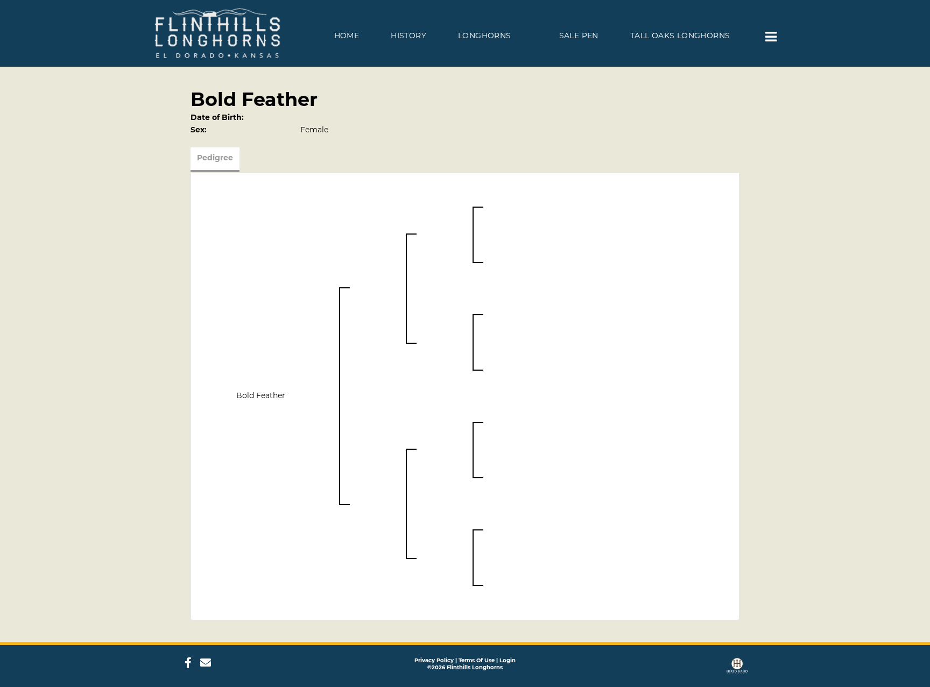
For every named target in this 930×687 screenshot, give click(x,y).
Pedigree (215, 158)
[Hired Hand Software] (737, 666)
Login (507, 661)
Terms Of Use (477, 661)
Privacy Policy (434, 661)
